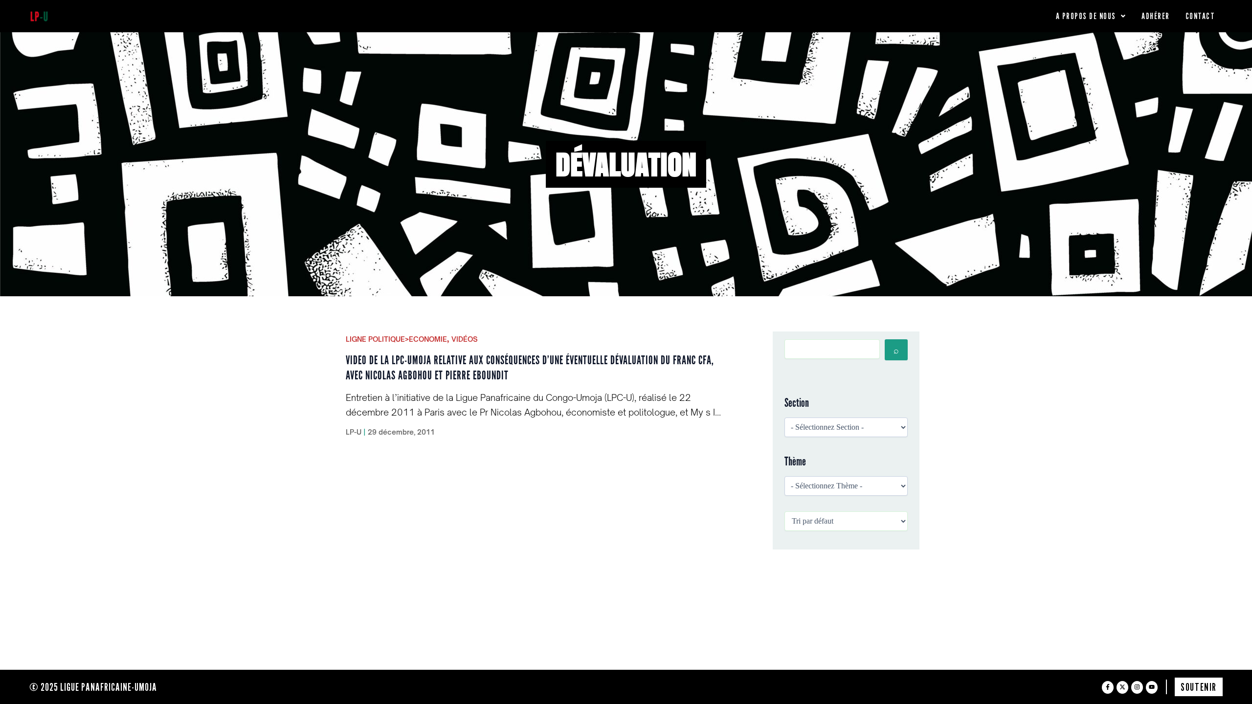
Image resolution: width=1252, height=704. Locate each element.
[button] (1091, 16)
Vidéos (464, 339)
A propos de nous (1086, 16)
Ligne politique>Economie (396, 339)
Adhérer (1155, 16)
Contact (1200, 16)
